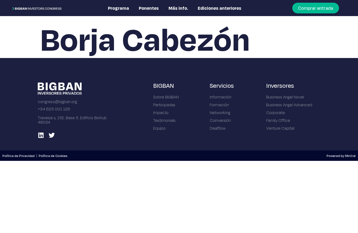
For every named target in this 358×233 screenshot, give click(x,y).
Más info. (178, 8)
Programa (118, 8)
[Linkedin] (41, 135)
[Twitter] (52, 135)
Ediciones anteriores (219, 8)
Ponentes (149, 8)
